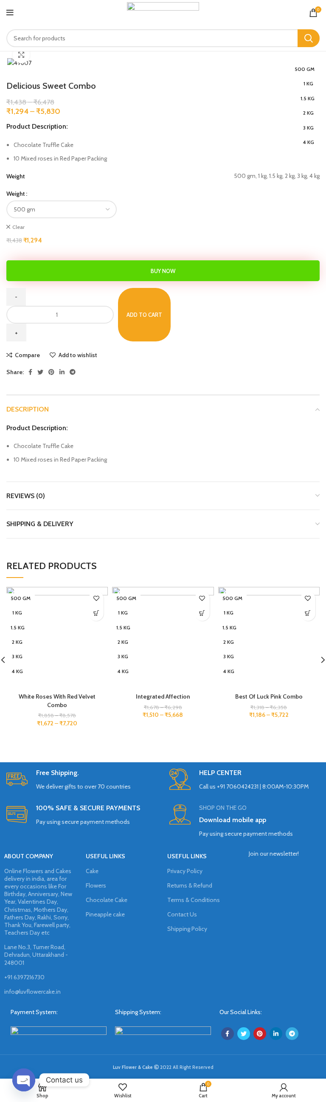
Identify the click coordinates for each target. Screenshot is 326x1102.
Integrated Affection (163, 696)
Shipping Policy (187, 929)
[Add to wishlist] (96, 598)
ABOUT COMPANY (28, 856)
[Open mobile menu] (10, 12)
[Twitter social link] (40, 372)
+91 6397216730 (24, 977)
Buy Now (163, 271)
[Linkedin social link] (62, 372)
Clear (18, 227)
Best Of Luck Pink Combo (269, 696)
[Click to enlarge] (21, 54)
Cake (92, 871)
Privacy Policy (184, 871)
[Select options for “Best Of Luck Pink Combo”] (308, 613)
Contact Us (182, 914)
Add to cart (144, 314)
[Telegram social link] (72, 372)
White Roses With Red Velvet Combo (57, 701)
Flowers (96, 885)
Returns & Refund (189, 885)
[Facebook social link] (30, 372)
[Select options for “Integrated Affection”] (202, 613)
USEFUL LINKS (105, 856)
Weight (15, 193)
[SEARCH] (309, 38)
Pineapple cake (105, 914)
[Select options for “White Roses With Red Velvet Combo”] (96, 613)
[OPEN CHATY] (23, 1079)
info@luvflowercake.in (32, 991)
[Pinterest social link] (51, 372)
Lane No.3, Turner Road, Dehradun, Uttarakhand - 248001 (36, 954)
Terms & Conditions (193, 900)
